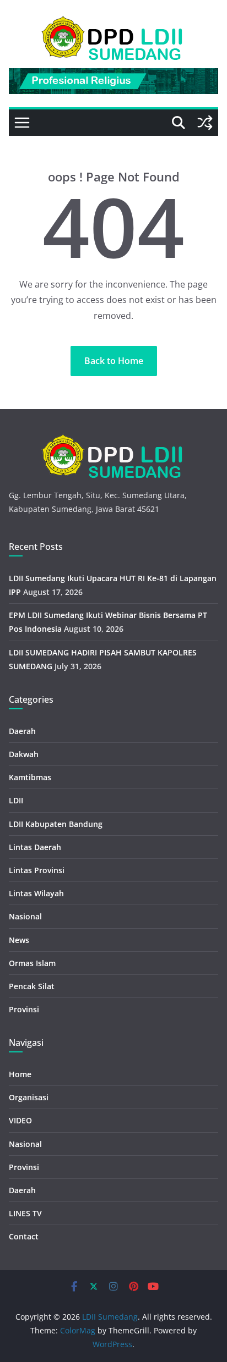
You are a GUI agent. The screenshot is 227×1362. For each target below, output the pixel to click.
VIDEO (20, 1120)
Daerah (22, 731)
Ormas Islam (32, 963)
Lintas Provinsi (36, 870)
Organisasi (28, 1097)
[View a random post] (205, 122)
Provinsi (24, 1009)
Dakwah (24, 754)
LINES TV (25, 1213)
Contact (24, 1236)
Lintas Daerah (35, 847)
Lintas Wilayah (36, 893)
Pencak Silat (32, 986)
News (19, 940)
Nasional (25, 916)
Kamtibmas (30, 777)
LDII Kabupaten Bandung (55, 824)
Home (20, 1074)
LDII (16, 800)
